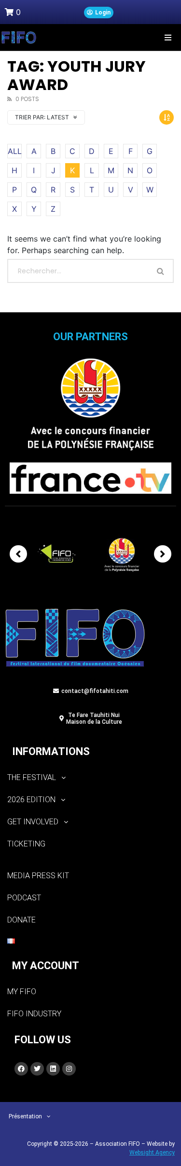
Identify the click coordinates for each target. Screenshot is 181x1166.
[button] (167, 37)
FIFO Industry (34, 1013)
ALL (15, 151)
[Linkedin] (53, 1069)
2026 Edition (31, 799)
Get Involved (32, 821)
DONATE (21, 919)
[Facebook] (21, 1069)
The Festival (31, 777)
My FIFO (21, 991)
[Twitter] (37, 1069)
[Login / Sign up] (98, 12)
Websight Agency (152, 1152)
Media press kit (38, 875)
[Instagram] (69, 1069)
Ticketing (26, 843)
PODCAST (24, 897)
